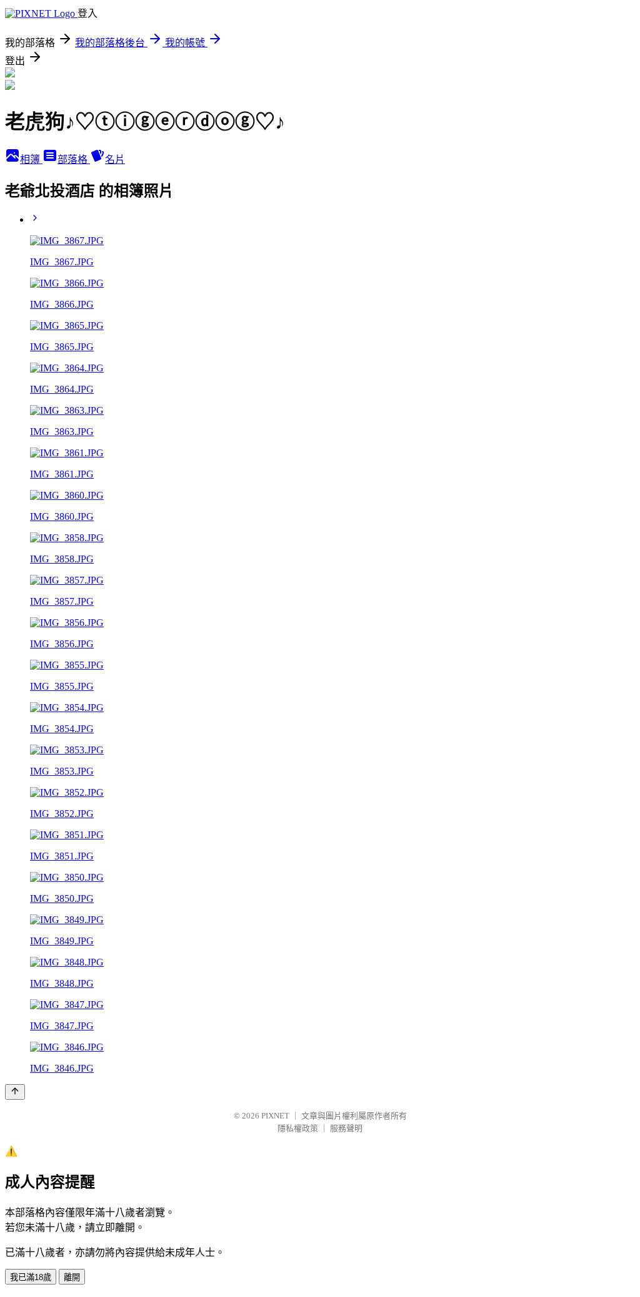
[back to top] (15, 1092)
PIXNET (275, 1115)
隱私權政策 (298, 1128)
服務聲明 (346, 1128)
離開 (72, 1277)
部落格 (74, 159)
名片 (115, 159)
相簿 (31, 159)
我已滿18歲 (30, 1277)
